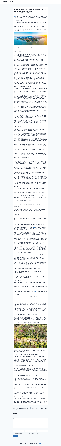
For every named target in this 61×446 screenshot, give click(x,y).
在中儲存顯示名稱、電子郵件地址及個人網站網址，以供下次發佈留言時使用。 (26, 433)
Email (26, 430)
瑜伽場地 (15, 16)
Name (14, 430)
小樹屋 (33, 227)
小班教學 (35, 291)
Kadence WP (40, 443)
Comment (15, 418)
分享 (28, 84)
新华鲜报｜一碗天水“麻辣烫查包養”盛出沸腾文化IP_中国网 (40, 408)
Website (39, 430)
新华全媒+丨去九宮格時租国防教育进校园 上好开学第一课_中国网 (21, 408)
